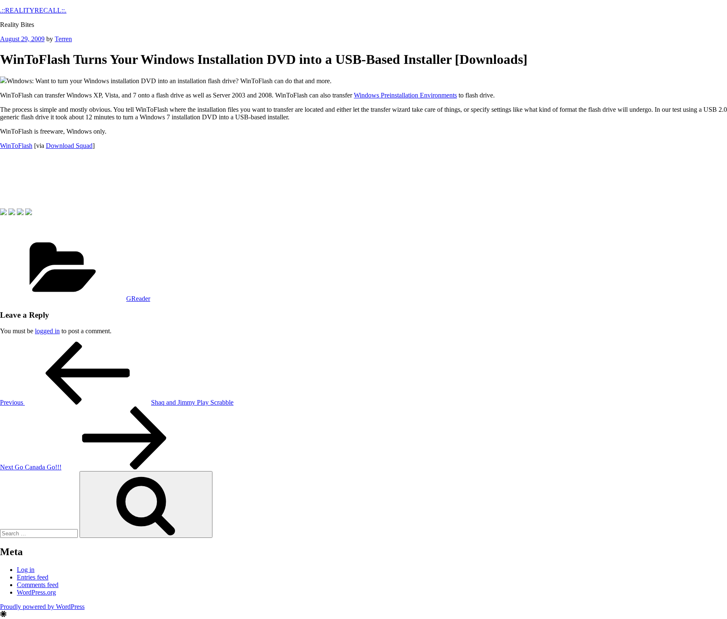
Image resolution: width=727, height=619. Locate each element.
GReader (138, 298)
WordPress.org (36, 592)
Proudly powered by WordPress (42, 606)
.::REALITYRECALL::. (33, 10)
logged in (47, 331)
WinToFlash (16, 145)
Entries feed (32, 577)
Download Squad (69, 145)
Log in (25, 569)
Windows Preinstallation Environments (405, 95)
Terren (63, 38)
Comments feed (37, 584)
